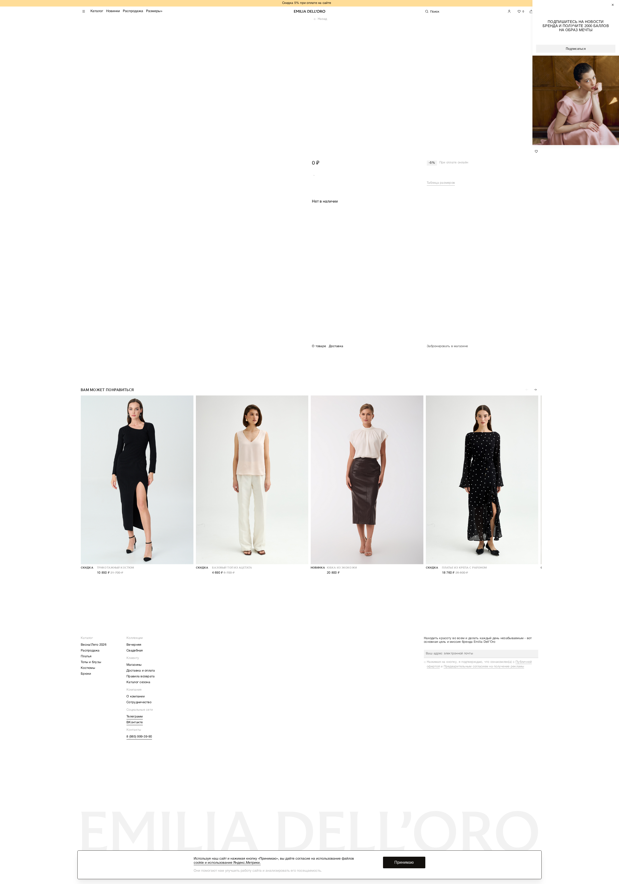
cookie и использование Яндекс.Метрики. (227, 862)
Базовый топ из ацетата (232, 567)
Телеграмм (134, 716)
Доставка (336, 346)
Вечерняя (133, 644)
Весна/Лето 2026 (93, 644)
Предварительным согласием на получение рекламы (484, 666)
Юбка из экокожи (342, 567)
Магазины (133, 665)
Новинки (113, 11)
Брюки (86, 673)
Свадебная (134, 650)
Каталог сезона (138, 682)
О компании (135, 696)
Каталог (96, 11)
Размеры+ (154, 11)
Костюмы (88, 668)
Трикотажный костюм (115, 567)
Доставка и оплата (140, 670)
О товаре (319, 346)
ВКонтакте (134, 722)
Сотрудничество (138, 702)
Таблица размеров (441, 183)
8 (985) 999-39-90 (139, 736)
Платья (86, 656)
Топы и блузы (91, 662)
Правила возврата (140, 676)
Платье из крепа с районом (464, 567)
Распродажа (133, 11)
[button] (535, 390)
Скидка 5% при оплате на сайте (306, 3)
